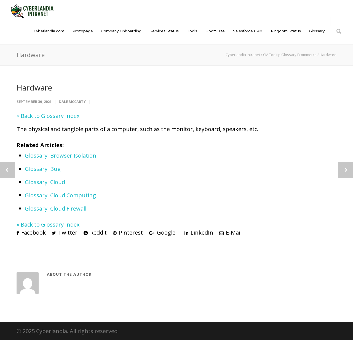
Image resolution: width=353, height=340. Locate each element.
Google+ (167, 232)
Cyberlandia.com (49, 31)
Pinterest (130, 232)
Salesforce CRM (248, 31)
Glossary (317, 31)
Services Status (164, 31)
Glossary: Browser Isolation (60, 155)
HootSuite (215, 31)
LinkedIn (201, 232)
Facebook (33, 232)
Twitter (67, 232)
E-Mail (233, 232)
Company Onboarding (121, 31)
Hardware (34, 87)
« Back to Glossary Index (48, 115)
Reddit (98, 232)
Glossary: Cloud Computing (60, 195)
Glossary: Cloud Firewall (55, 208)
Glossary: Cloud (45, 182)
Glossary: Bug (43, 168)
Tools (192, 31)
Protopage (83, 31)
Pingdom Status (286, 31)
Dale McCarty (72, 101)
